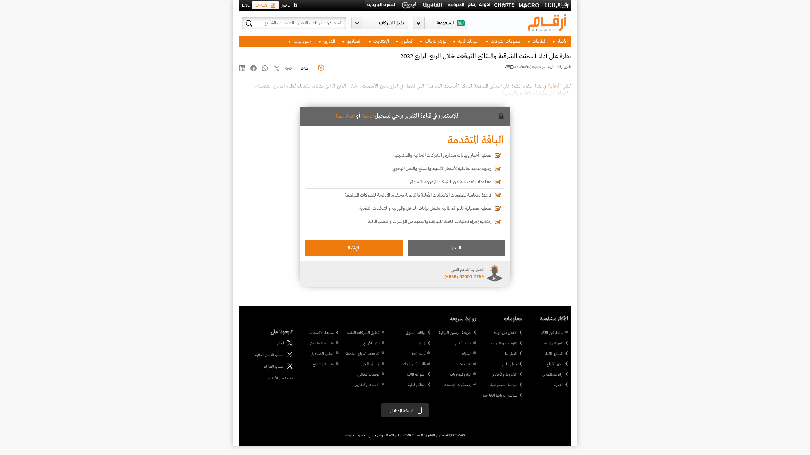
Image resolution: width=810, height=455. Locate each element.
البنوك (466, 353)
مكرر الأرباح (554, 364)
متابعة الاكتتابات (321, 333)
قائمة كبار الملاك (552, 333)
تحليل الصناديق (322, 353)
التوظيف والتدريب (504, 343)
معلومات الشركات (505, 41)
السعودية (445, 23)
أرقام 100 (419, 353)
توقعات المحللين (368, 374)
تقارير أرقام (463, 343)
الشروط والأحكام (504, 374)
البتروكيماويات (460, 374)
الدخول (286, 5)
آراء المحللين (371, 364)
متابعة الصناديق (322, 343)
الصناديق (353, 41)
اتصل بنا (511, 353)
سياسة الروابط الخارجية (499, 395)
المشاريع (328, 41)
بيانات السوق (416, 333)
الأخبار (562, 41)
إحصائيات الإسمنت (457, 385)
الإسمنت (465, 364)
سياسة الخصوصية (503, 385)
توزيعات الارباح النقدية (363, 353)
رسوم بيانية (301, 41)
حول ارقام (509, 364)
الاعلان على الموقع (505, 333)
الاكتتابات (380, 41)
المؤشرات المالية (435, 41)
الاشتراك (262, 5)
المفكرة (558, 385)
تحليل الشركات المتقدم (363, 333)
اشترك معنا (345, 116)
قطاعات (538, 41)
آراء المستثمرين (552, 374)
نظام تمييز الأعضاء (280, 378)
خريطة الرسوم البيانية (455, 333)
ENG (246, 5)
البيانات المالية (468, 41)
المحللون (406, 41)
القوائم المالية (553, 343)
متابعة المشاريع (323, 364)
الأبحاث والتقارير (367, 385)
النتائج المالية (554, 353)
